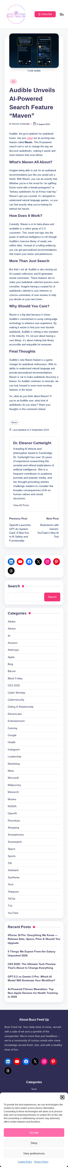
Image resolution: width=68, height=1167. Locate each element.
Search (14, 586)
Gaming (12, 728)
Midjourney (14, 785)
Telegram (13, 891)
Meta (11, 770)
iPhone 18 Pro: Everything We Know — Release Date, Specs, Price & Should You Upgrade (34, 939)
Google (12, 735)
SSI (10, 863)
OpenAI (12, 813)
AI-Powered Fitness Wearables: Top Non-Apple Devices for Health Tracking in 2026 (33, 993)
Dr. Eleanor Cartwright (32, 443)
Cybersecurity (16, 699)
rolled (30, 138)
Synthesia (13, 877)
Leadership (14, 756)
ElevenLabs (15, 714)
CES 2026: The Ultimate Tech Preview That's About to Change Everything (32, 966)
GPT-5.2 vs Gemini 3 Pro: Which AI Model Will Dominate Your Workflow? (31, 978)
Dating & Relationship (20, 706)
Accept (34, 1132)
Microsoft (13, 777)
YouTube (13, 913)
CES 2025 (14, 685)
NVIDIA (12, 806)
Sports (11, 856)
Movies (12, 799)
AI (13, 81)
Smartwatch (15, 841)
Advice (12, 628)
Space (11, 849)
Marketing (14, 763)
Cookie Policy (25, 1162)
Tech (10, 884)
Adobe (11, 621)
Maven (14, 422)
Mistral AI (13, 792)
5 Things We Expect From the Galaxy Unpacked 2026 (31, 953)
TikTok (11, 898)
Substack (13, 870)
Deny (34, 1143)
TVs (10, 905)
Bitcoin (12, 671)
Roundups (14, 820)
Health (11, 742)
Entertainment (16, 721)
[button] (62, 1097)
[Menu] (61, 14)
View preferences (34, 1153)
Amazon (13, 642)
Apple (11, 657)
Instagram (14, 749)
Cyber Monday (16, 692)
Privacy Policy (41, 1162)
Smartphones (16, 834)
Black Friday (15, 678)
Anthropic (13, 650)
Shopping (13, 827)
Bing (10, 664)
